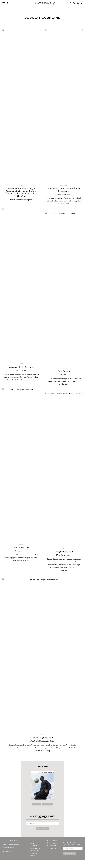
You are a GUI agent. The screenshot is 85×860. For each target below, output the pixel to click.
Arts (21, 364)
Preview (36, 804)
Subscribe (48, 804)
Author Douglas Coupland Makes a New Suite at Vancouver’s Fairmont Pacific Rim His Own (21, 192)
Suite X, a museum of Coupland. (21, 199)
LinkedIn (82, 3)
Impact (21, 544)
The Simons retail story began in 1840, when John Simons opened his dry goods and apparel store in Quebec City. (63, 381)
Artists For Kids (21, 547)
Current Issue (35, 848)
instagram (54, 843)
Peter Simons (64, 371)
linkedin (53, 848)
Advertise (33, 846)
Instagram (74, 3)
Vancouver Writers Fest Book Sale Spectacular (64, 190)
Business (64, 368)
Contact (33, 855)
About (32, 841)
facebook (53, 841)
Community (64, 185)
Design (21, 185)
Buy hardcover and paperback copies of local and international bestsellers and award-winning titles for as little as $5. (64, 201)
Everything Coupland (42, 737)
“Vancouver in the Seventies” (21, 367)
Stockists (33, 843)
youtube (53, 846)
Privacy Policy (7, 851)
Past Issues (34, 850)
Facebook (70, 3)
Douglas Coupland (64, 551)
